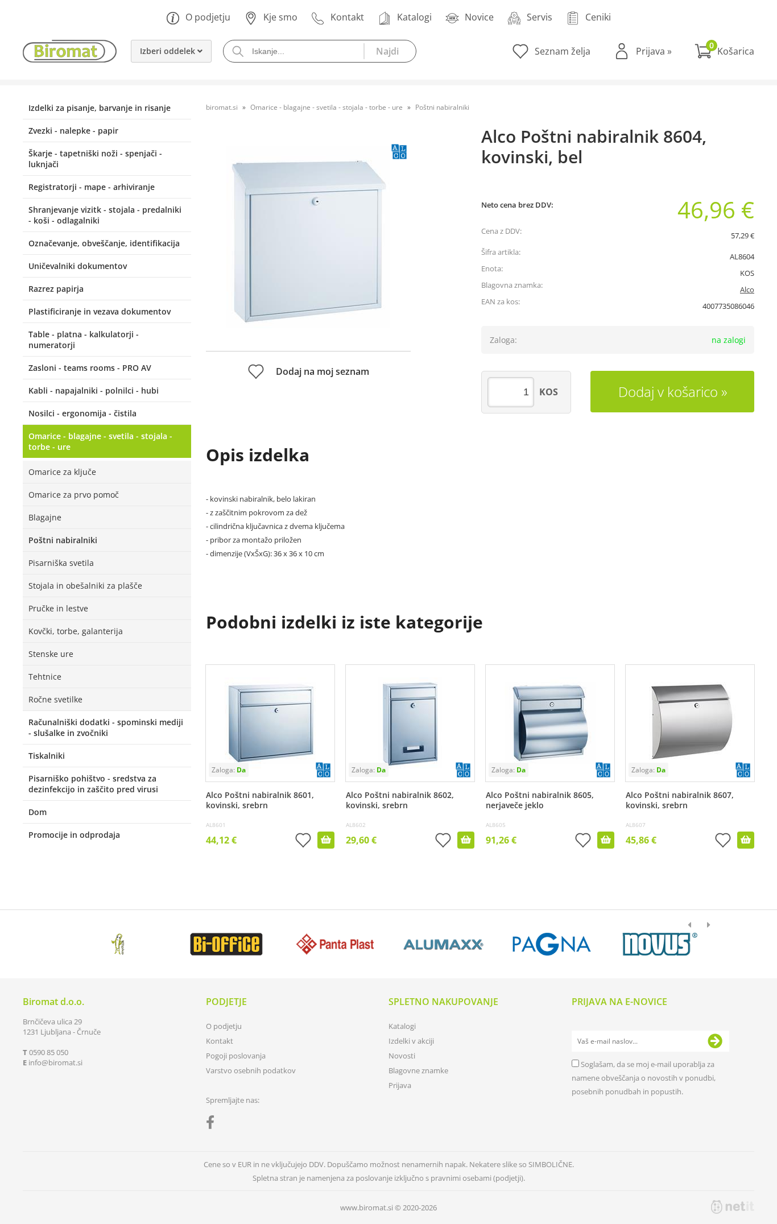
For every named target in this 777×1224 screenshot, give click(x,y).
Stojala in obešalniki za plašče (85, 585)
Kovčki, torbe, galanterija (75, 631)
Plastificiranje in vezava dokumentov (99, 311)
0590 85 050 (48, 1052)
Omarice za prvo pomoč (73, 494)
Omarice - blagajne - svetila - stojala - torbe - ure (100, 441)
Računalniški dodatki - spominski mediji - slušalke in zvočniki (105, 727)
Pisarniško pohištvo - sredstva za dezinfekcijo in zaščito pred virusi (93, 784)
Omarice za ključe (62, 471)
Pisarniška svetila (61, 562)
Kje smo (280, 17)
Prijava (654, 51)
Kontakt (347, 17)
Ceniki (598, 17)
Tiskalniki (46, 755)
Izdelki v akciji (411, 1041)
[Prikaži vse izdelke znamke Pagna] (551, 944)
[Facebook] (213, 1124)
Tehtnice (44, 676)
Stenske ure (50, 653)
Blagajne (44, 517)
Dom (37, 812)
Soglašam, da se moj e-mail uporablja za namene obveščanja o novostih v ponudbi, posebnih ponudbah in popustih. (644, 1078)
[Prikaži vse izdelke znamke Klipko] (118, 944)
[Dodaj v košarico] (325, 840)
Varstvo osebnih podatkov (251, 1070)
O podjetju (207, 17)
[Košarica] (724, 51)
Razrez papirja (56, 288)
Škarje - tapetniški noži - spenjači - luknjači (95, 158)
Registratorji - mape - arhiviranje (91, 186)
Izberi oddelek (168, 51)
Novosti (401, 1056)
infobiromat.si (55, 1062)
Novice (479, 17)
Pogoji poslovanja (236, 1056)
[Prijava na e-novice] (715, 1041)
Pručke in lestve (58, 608)
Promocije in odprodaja (74, 834)
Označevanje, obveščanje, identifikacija (104, 243)
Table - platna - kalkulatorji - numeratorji (83, 339)
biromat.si (222, 107)
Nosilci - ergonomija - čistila (82, 413)
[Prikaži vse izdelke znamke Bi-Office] (226, 944)
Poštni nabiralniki (62, 540)
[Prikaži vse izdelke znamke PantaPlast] (335, 944)
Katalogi (414, 17)
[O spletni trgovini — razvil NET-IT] (732, 1207)
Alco (747, 289)
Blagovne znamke (418, 1070)
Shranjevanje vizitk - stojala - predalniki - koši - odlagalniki (104, 215)
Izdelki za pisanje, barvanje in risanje (99, 107)
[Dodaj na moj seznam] (303, 841)
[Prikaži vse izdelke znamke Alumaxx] (443, 944)
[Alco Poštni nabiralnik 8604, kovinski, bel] (308, 237)
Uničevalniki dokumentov (77, 265)
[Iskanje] (389, 51)
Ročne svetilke (55, 699)
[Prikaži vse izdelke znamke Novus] (660, 944)
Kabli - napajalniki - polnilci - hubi (93, 390)
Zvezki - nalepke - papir (73, 130)
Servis (539, 17)
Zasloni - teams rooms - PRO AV (89, 367)
